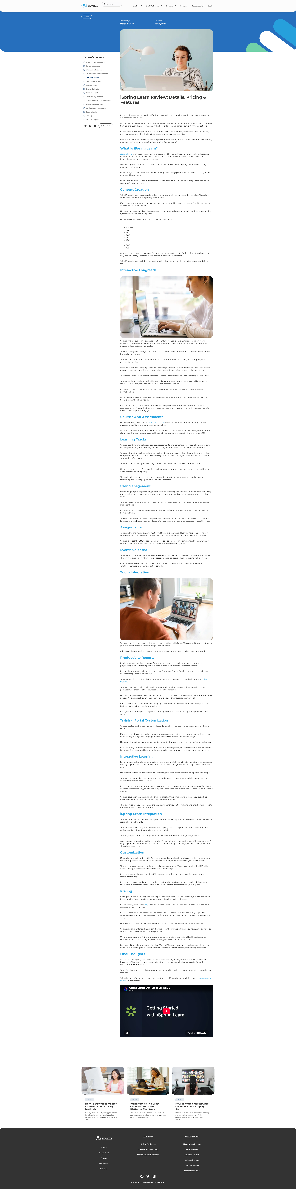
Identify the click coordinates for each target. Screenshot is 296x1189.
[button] (85, 125)
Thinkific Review (192, 1165)
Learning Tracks (92, 78)
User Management (94, 81)
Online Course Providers (148, 1155)
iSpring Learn (126, 154)
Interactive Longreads (95, 70)
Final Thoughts (92, 120)
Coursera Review (192, 1155)
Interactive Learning (94, 104)
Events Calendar (93, 89)
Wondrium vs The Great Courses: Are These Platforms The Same (144, 1106)
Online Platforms (148, 1144)
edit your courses (157, 422)
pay (147, 905)
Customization (92, 112)
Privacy (104, 1158)
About (104, 1147)
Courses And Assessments (97, 74)
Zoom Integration (93, 93)
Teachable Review (192, 1171)
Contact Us (104, 1153)
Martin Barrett (127, 24)
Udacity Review (192, 1160)
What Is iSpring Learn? (95, 62)
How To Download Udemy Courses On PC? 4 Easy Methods (101, 1106)
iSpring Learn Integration (96, 108)
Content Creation (93, 66)
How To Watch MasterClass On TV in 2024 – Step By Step (192, 1106)
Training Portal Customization (98, 101)
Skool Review (192, 1149)
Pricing (89, 116)
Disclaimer (104, 1163)
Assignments (91, 85)
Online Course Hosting (148, 1149)
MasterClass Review (192, 1144)
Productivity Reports (94, 97)
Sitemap (104, 1169)
